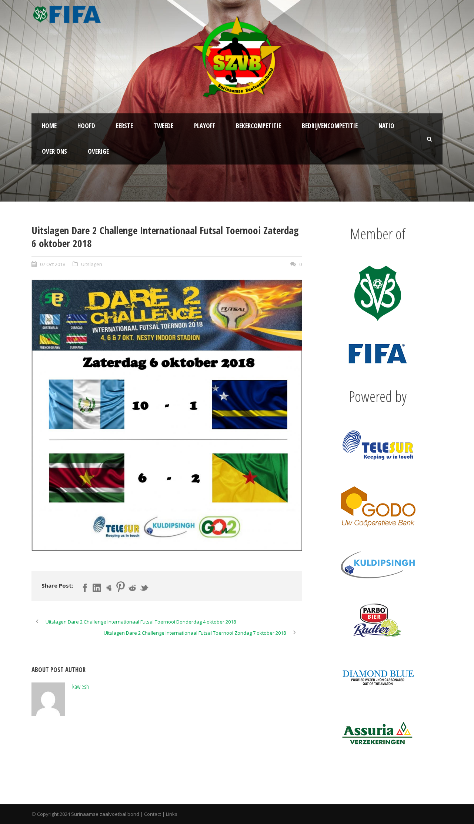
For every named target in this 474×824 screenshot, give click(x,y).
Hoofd (86, 126)
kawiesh (80, 686)
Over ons (54, 151)
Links (171, 814)
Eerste (124, 126)
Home (49, 126)
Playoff (204, 126)
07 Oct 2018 (52, 264)
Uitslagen (91, 264)
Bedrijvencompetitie (330, 126)
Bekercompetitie (258, 126)
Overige (98, 151)
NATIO (386, 126)
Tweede (163, 126)
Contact (152, 814)
